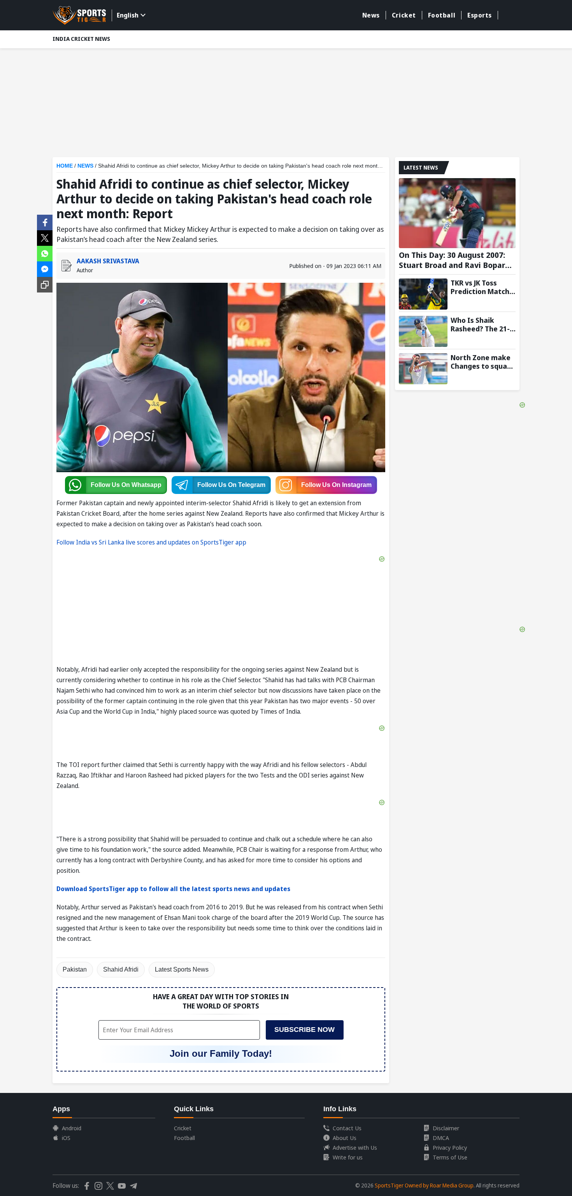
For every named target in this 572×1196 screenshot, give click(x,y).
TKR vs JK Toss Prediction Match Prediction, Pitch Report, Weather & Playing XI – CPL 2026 (483, 287)
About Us (344, 1138)
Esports (479, 15)
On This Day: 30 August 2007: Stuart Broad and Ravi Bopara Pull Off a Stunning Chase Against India (454, 260)
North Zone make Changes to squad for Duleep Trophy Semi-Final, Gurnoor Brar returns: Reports (481, 361)
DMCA (441, 1138)
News (371, 15)
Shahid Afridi (121, 969)
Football (441, 15)
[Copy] (45, 284)
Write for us (348, 1157)
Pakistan (75, 969)
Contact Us (347, 1128)
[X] (45, 237)
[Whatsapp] (45, 253)
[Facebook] (45, 222)
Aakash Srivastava (108, 261)
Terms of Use (450, 1157)
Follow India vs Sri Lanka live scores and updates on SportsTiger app (151, 542)
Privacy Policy (450, 1147)
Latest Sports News (182, 969)
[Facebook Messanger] (45, 268)
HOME (64, 166)
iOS (66, 1138)
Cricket (404, 15)
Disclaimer (446, 1128)
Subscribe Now (304, 1029)
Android (71, 1128)
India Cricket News (81, 38)
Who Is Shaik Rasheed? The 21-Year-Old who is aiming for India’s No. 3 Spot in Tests (482, 324)
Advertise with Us (355, 1147)
